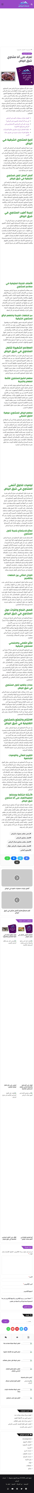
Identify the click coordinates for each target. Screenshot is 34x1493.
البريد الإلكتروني (27, 1284)
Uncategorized (26, 1439)
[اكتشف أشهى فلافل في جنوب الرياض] (25, 928)
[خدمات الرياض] (23, 4)
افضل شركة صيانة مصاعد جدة (11, 1343)
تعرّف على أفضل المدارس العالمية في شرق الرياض (9, 1238)
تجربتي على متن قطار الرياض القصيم (10, 1086)
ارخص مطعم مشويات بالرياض (20, 834)
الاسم (30, 1277)
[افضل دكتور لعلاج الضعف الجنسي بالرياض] (27, 1371)
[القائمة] (2, 5)
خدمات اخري (27, 1450)
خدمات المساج (27, 1456)
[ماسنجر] (14, 858)
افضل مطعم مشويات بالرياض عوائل (18, 846)
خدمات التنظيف (27, 1453)
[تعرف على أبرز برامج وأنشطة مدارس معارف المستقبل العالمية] (25, 1011)
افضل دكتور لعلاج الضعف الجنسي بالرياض (13, 1370)
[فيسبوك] (26, 858)
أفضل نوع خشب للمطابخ (13, 1398)
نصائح (29, 1468)
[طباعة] (17, 862)
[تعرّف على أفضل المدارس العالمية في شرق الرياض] (9, 1164)
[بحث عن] (32, 5)
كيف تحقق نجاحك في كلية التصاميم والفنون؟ (9, 936)
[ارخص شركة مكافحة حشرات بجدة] (27, 1392)
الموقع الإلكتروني (28, 1291)
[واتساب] (7, 858)
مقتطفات (28, 1465)
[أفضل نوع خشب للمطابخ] (27, 1400)
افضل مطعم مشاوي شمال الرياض (19, 842)
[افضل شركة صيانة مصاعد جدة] (27, 1346)
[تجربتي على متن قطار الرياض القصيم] (9, 1011)
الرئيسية (28, 49)
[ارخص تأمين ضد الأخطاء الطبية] (27, 1354)
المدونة (29, 1448)
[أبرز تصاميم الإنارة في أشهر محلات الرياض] (25, 1164)
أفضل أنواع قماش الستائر (13, 1381)
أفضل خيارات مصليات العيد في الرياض (17, 118)
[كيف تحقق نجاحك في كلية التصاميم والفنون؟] (9, 928)
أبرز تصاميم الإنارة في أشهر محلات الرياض (26, 1238)
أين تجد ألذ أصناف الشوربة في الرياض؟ (17, 121)
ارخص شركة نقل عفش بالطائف (11, 1360)
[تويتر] (20, 858)
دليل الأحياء (28, 1459)
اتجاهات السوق (27, 1442)
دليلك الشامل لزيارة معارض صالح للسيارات (16, 129)
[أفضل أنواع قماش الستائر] (27, 1383)
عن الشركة (19, 1484)
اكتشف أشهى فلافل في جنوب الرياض (25, 936)
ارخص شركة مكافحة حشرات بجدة (12, 1390)
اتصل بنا (8, 1484)
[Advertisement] (17, 27)
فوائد (30, 1462)
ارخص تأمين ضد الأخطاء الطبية (11, 1352)
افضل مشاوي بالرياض (23, 838)
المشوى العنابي (25, 850)
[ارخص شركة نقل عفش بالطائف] (27, 1363)
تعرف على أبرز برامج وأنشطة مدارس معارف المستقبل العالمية (26, 1087)
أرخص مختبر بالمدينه (26, 1377)
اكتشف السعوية (21, 49)
